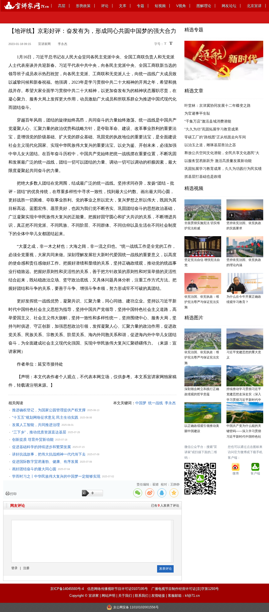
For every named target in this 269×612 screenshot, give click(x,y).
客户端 (255, 473)
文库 (122, 6)
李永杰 (170, 403)
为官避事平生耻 (197, 113)
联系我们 (141, 596)
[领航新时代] (223, 43)
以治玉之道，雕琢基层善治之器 (210, 145)
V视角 (181, 6)
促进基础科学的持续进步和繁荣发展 (41, 447)
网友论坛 (229, 6)
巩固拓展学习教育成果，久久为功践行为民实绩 (223, 168)
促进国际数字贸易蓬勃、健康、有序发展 (45, 461)
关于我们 (125, 596)
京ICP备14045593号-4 (67, 589)
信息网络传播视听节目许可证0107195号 (117, 589)
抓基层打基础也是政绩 (202, 176)
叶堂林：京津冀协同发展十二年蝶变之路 (217, 105)
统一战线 (155, 403)
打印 (13, 494)
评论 (104, 6)
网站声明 (108, 596)
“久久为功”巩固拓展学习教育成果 (211, 129)
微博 (235, 473)
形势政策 (83, 6)
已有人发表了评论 (165, 505)
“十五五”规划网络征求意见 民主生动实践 (45, 417)
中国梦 (140, 403)
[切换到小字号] (165, 43)
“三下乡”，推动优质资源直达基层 (39, 432)
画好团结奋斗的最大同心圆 (34, 469)
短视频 (160, 6)
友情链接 (158, 596)
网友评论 (17, 505)
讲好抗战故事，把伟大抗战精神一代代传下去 (49, 454)
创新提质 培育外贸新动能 (33, 439)
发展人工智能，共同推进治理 (36, 425)
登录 (14, 568)
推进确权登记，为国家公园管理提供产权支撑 (49, 410)
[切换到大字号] (171, 43)
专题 (140, 6)
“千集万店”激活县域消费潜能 (207, 121)
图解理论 (203, 6)
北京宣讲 (254, 6)
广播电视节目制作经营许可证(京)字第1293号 (185, 589)
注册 (26, 568)
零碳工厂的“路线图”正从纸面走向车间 (215, 137)
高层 (61, 6)
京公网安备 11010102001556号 (136, 607)
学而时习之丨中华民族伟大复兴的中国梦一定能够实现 (56, 476)
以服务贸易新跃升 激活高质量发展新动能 (218, 161)
